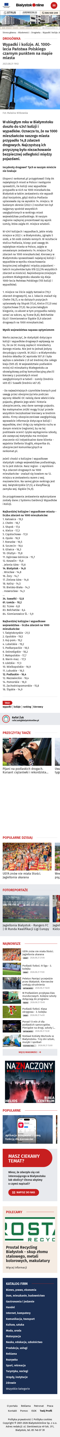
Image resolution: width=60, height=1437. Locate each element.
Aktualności (28, 988)
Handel (10, 1307)
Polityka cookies (43, 1419)
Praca (50, 1405)
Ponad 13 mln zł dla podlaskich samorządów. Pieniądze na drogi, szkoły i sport (37, 1024)
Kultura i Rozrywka (30, 1046)
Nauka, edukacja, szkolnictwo (24, 1342)
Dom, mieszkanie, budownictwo (25, 1295)
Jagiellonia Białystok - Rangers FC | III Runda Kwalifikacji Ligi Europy (26, 927)
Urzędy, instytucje (17, 1377)
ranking (27, 707)
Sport (25, 958)
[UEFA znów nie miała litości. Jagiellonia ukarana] (27, 857)
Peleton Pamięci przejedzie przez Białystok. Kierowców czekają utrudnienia (37, 981)
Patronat (39, 1405)
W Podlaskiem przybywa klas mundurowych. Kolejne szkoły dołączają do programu (39, 996)
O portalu (12, 1405)
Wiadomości (23, 32)
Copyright (8, 1422)
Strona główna (9, 32)
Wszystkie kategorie (18, 1388)
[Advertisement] (30, 804)
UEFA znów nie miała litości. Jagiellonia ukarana (22, 875)
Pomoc (24, 1410)
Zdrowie (11, 1382)
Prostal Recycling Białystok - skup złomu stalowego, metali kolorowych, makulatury (28, 1254)
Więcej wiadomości (28, 1052)
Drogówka (35, 32)
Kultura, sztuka (15, 1324)
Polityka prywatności (19, 1419)
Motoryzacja (13, 1336)
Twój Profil (46, 1410)
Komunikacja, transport (20, 1319)
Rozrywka (12, 1359)
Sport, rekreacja (16, 1365)
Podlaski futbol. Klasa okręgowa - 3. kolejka (34, 1010)
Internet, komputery (18, 1313)
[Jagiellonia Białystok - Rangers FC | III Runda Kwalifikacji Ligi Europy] (26, 908)
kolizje (17, 707)
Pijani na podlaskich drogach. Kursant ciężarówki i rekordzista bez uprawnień (24, 770)
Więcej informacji (16, 1267)
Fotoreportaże (15, 890)
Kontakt (12, 1410)
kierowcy (38, 707)
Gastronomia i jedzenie (20, 1301)
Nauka (25, 1003)
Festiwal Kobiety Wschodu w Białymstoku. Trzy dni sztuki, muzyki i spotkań (38, 1039)
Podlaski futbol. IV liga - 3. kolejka (37, 967)
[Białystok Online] (30, 5)
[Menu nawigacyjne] (54, 5)
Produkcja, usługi (17, 1348)
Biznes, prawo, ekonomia (21, 1289)
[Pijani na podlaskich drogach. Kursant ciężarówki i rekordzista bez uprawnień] (27, 752)
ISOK (33, 1410)
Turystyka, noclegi (17, 1371)
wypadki (7, 707)
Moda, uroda (13, 1330)
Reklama (11, 1353)
